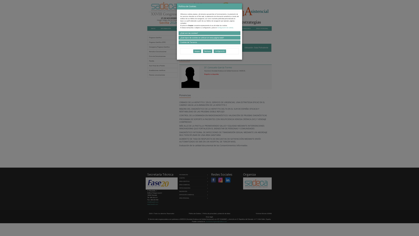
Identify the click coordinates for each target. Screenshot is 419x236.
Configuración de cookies (225, 28)
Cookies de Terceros (188, 42)
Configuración (220, 51)
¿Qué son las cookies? (189, 33)
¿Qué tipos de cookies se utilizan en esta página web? (202, 37)
